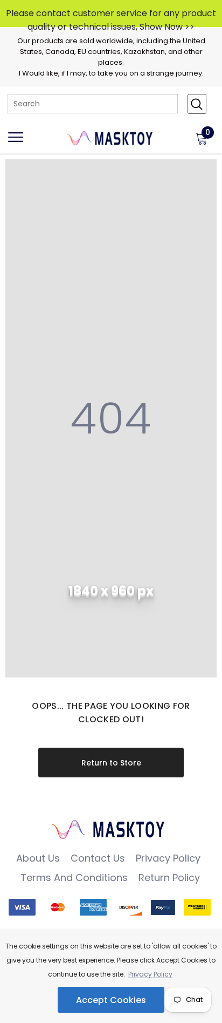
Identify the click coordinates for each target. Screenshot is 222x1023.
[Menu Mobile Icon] (15, 142)
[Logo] (110, 137)
